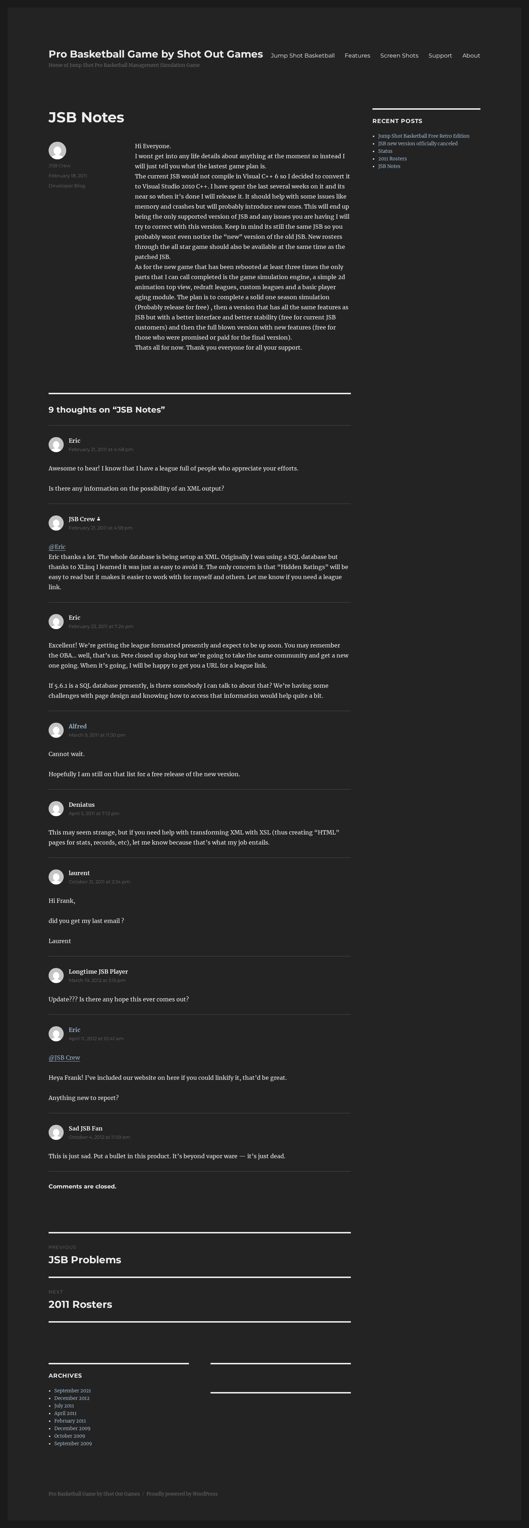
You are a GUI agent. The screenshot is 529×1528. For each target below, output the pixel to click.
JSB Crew (60, 165)
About (471, 55)
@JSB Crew (64, 1057)
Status (385, 151)
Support (440, 55)
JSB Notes (389, 166)
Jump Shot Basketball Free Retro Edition (424, 136)
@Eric (57, 546)
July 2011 (64, 1406)
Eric (74, 1029)
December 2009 (72, 1428)
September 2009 (73, 1444)
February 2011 (70, 1421)
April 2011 (65, 1413)
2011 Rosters (392, 159)
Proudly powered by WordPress (182, 1494)
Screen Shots (399, 55)
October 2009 (69, 1436)
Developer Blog (67, 185)
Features (357, 55)
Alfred (78, 726)
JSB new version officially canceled (418, 144)
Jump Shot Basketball (303, 55)
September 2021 (72, 1391)
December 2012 (72, 1398)
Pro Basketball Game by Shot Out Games (156, 54)
